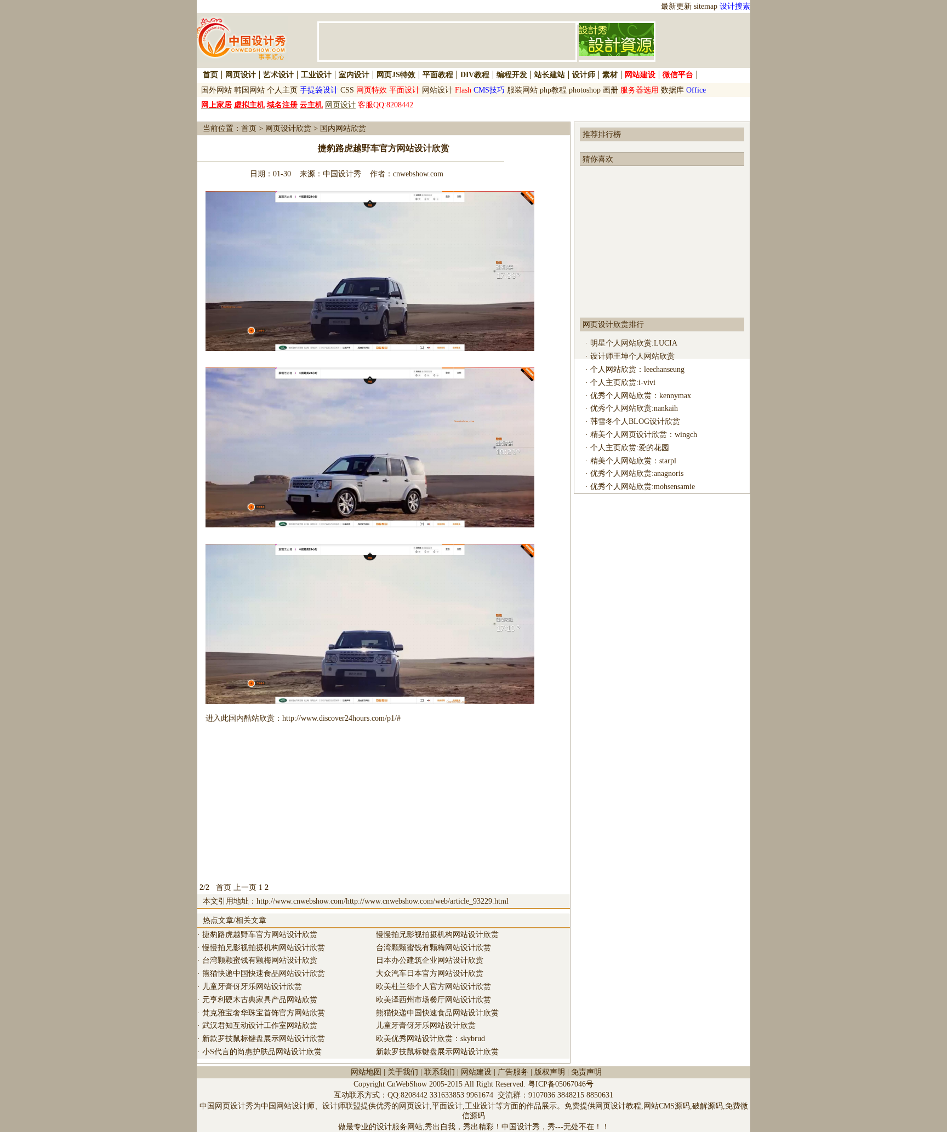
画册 (610, 90)
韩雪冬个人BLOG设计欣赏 (635, 421)
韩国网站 (249, 90)
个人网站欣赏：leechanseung (637, 369)
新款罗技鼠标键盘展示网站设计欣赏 (263, 1039)
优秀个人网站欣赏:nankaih (634, 408)
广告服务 (513, 1072)
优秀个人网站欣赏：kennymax (640, 396)
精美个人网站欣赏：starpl (633, 461)
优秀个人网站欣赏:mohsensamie (642, 486)
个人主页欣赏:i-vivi (622, 382)
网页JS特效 (395, 75)
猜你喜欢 (598, 159)
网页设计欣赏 (288, 128)
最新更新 (676, 6)
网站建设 (476, 1072)
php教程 (553, 90)
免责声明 (586, 1072)
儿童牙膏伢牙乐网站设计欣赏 (252, 986)
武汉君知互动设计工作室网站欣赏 (259, 1025)
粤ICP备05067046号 (561, 1084)
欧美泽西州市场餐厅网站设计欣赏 (433, 1000)
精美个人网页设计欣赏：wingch (643, 434)
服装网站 (522, 90)
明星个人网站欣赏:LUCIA (633, 343)
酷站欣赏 (259, 718)
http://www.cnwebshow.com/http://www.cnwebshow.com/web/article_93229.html (382, 901)
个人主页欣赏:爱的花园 (629, 448)
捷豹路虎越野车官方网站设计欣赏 (259, 934)
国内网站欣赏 (343, 128)
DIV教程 (474, 75)
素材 (610, 75)
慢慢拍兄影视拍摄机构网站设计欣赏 (263, 948)
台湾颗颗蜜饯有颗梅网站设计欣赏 (259, 960)
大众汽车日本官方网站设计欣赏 (429, 973)
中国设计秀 (342, 174)
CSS (347, 90)
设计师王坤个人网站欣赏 (632, 356)
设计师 (583, 75)
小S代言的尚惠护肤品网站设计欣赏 (262, 1052)
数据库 (672, 90)
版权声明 (549, 1072)
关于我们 (402, 1072)
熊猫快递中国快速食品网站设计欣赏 (263, 973)
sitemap (705, 6)
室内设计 (354, 75)
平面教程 (438, 75)
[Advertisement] (383, 804)
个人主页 (282, 90)
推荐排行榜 (602, 134)
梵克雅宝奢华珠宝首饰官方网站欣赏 (263, 1013)
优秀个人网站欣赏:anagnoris (636, 473)
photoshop (585, 90)
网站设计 (437, 90)
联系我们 (439, 1072)
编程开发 (512, 75)
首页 (210, 75)
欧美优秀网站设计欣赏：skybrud (430, 1039)
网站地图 (366, 1072)
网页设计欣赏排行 (613, 324)
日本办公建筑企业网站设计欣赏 (429, 960)
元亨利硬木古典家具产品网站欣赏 (259, 1000)
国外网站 (216, 90)
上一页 (244, 887)
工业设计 (316, 75)
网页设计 (240, 75)
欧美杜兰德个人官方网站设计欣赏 (433, 986)
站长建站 (549, 75)
